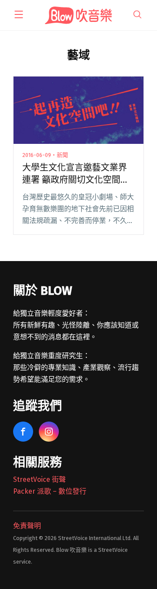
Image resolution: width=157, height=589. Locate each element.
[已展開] (19, 14)
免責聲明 (27, 526)
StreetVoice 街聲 (39, 479)
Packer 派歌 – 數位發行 (49, 491)
